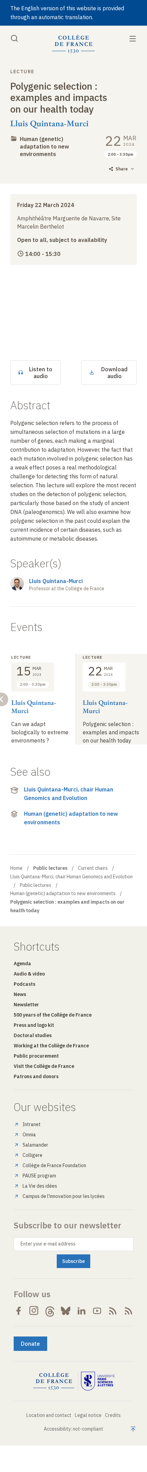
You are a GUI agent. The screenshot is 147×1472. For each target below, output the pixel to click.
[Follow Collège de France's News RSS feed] (113, 1311)
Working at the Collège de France (51, 1046)
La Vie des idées (40, 1186)
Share (122, 168)
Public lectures (35, 885)
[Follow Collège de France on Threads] (50, 1311)
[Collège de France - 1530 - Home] (73, 44)
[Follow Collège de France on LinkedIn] (81, 1311)
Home (16, 868)
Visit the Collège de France (44, 1066)
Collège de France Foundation (54, 1165)
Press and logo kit (34, 1025)
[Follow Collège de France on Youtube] (97, 1311)
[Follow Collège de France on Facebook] (18, 1311)
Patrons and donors (36, 1076)
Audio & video (29, 974)
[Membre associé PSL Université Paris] (98, 1381)
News (20, 994)
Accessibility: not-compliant (73, 1429)
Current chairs (93, 868)
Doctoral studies (33, 1035)
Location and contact (48, 1415)
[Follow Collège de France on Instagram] (34, 1311)
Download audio (114, 372)
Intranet (32, 1124)
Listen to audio (40, 372)
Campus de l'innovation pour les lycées (64, 1196)
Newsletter (26, 1005)
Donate (30, 1343)
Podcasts (24, 984)
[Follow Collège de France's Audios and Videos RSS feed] (128, 1311)
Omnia (29, 1135)
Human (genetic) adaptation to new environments (44, 146)
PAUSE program (39, 1176)
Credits (113, 1415)
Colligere (32, 1155)
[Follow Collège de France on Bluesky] (65, 1311)
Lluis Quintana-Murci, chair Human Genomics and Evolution (68, 794)
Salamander (35, 1145)
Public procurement (36, 1056)
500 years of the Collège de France (53, 1015)
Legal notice (88, 1415)
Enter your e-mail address (48, 1244)
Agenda (22, 963)
